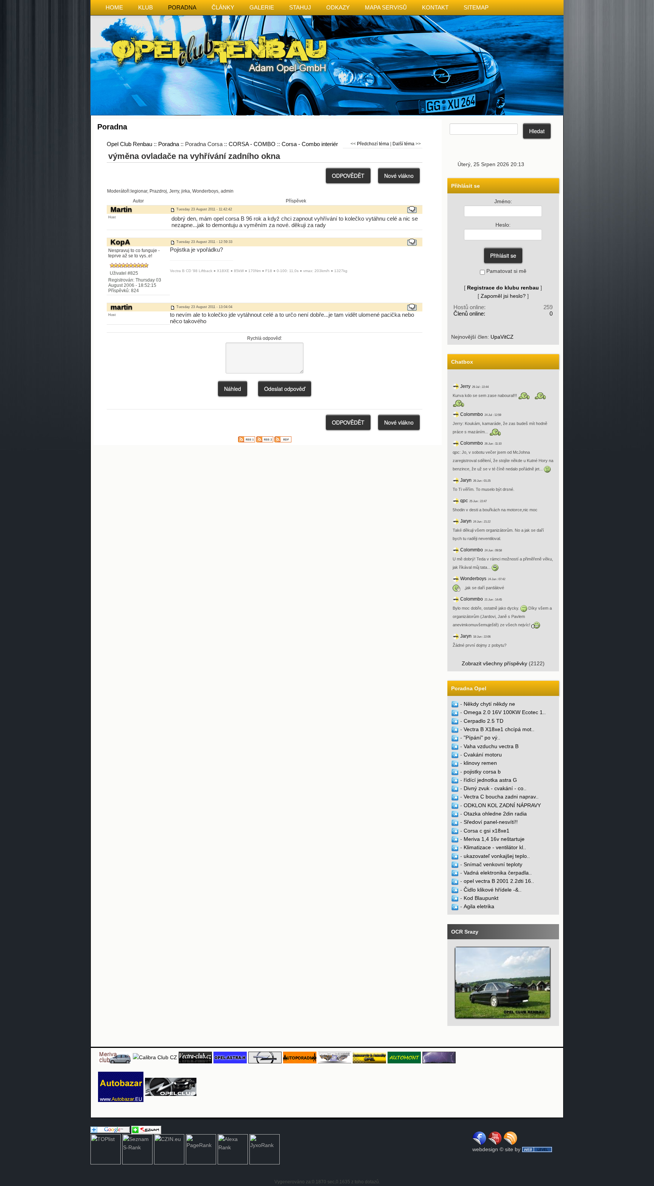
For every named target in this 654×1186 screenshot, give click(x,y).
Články (223, 7)
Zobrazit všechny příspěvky (494, 663)
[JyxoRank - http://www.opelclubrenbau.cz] (264, 1149)
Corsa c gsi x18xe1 (486, 831)
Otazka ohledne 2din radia (495, 814)
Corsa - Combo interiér (310, 144)
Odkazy (338, 7)
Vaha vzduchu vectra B (491, 746)
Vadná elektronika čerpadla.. (498, 873)
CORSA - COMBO (252, 144)
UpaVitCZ (502, 337)
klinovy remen (480, 763)
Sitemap (476, 7)
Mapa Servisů (386, 7)
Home (114, 7)
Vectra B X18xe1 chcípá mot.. (499, 729)
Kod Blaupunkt (481, 898)
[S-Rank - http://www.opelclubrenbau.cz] (137, 1149)
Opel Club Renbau (129, 144)
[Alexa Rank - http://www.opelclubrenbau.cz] (233, 1149)
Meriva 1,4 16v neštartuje (494, 839)
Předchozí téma (373, 143)
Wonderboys (473, 578)
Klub (145, 7)
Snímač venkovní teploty (493, 864)
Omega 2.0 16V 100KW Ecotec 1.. (505, 712)
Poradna (182, 7)
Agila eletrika (479, 906)
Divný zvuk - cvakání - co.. (495, 788)
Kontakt (435, 7)
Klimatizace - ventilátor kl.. (495, 847)
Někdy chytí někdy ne (489, 704)
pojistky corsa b (482, 772)
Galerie (261, 7)
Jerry (465, 386)
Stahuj (300, 7)
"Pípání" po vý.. (482, 738)
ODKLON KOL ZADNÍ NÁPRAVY (502, 805)
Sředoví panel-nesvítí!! (491, 822)
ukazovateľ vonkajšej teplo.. (497, 856)
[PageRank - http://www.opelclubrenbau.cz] (201, 1149)
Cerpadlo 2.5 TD (483, 721)
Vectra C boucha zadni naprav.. (501, 797)
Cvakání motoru (483, 755)
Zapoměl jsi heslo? (503, 296)
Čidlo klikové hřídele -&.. (493, 890)
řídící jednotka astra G (490, 780)
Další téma (403, 143)
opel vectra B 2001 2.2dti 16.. (499, 881)
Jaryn (466, 480)
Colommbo (471, 414)
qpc (464, 500)
